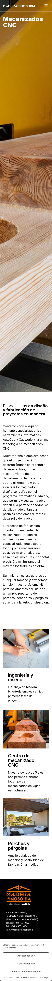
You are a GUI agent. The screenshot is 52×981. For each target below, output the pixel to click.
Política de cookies (11, 977)
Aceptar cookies (26, 955)
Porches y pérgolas (19, 846)
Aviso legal (44, 977)
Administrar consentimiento (26, 971)
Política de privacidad (29, 977)
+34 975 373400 (21, 922)
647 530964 (21, 926)
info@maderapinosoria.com (20, 929)
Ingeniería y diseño (20, 677)
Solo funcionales (26, 963)
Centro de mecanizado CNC (21, 760)
